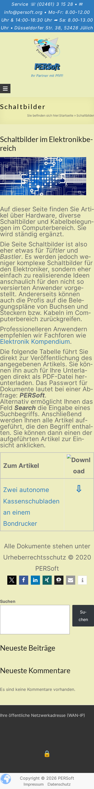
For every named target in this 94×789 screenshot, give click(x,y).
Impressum (34, 783)
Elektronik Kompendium (35, 341)
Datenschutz (59, 783)
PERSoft (47, 66)
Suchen (7, 601)
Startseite (66, 115)
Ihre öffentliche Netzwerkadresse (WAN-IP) (42, 715)
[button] (11, 580)
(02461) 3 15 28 (55, 4)
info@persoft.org (23, 12)
